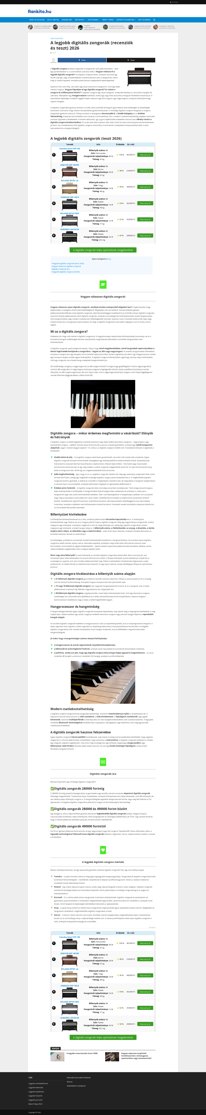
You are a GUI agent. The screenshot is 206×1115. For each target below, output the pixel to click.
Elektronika (93, 20)
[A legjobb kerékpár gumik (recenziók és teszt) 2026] (55, 27)
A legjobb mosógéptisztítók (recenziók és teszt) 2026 (42, 27)
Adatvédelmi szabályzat (76, 1086)
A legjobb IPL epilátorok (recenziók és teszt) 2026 (167, 27)
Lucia (54, 53)
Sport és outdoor (37, 20)
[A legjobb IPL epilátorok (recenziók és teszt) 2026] (155, 27)
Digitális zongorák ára (61, 269)
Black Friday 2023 (35, 1104)
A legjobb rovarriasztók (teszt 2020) (82, 1053)
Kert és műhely (144, 20)
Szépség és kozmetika (125, 20)
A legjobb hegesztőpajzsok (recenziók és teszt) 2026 (92, 27)
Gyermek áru (67, 20)
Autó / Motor (53, 20)
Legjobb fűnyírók (35, 1096)
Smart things (108, 20)
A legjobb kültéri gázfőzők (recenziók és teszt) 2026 (142, 27)
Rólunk (70, 1082)
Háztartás (79, 20)
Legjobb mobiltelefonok (38, 1083)
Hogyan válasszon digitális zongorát (66, 266)
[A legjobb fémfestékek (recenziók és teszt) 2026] (105, 27)
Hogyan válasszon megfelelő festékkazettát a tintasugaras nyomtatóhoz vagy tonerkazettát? (136, 1055)
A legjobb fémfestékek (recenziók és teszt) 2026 (117, 27)
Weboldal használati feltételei (79, 1077)
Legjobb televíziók (35, 1087)
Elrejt (108, 259)
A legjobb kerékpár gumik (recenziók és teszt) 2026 (67, 27)
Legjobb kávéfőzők (36, 1092)
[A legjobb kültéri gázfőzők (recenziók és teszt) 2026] (130, 27)
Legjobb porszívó (35, 1100)
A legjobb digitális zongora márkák (66, 272)
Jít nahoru (152, 927)
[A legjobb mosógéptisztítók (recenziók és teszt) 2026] (30, 27)
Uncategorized (56, 38)
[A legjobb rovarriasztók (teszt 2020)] (57, 1056)
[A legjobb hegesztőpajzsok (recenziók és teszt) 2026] (80, 27)
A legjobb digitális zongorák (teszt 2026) (68, 263)
